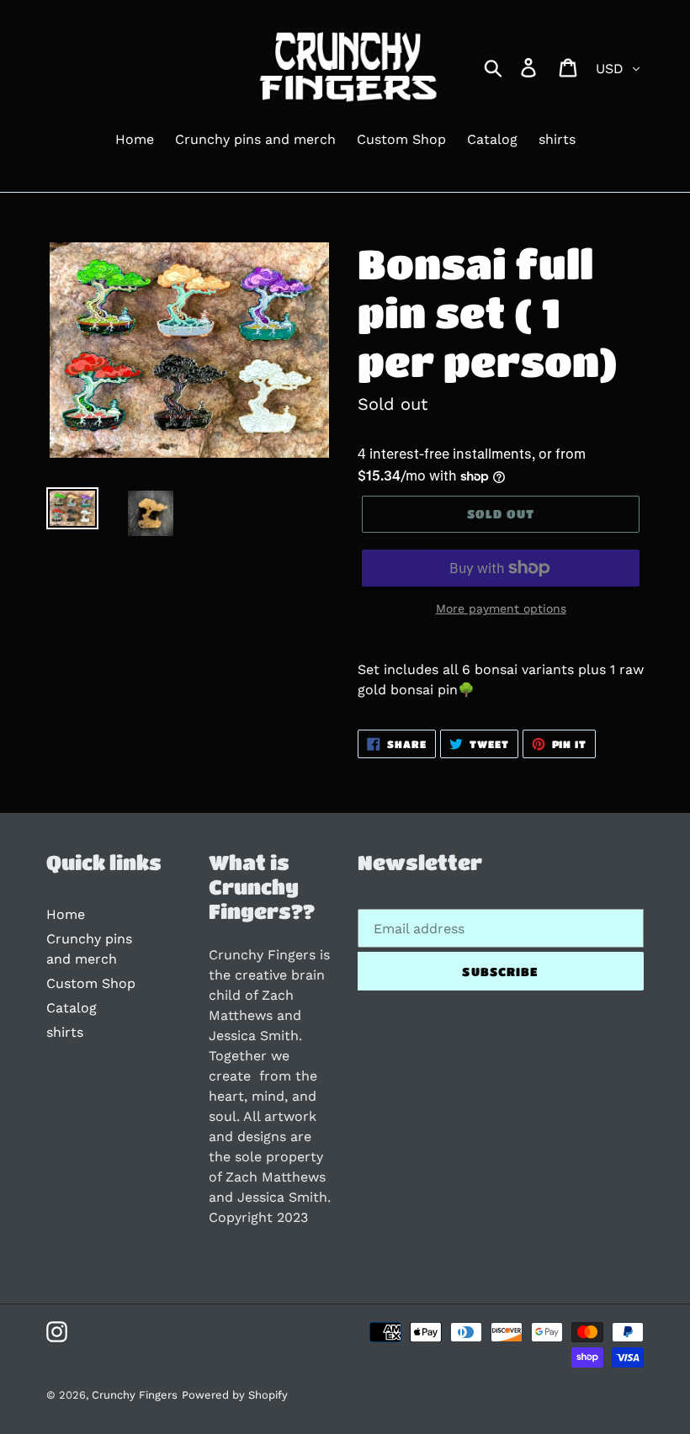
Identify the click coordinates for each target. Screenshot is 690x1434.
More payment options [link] (501, 608)
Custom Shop (90, 983)
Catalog (71, 1008)
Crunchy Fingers (135, 1395)
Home (65, 914)
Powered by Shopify (235, 1395)
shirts (64, 1032)
